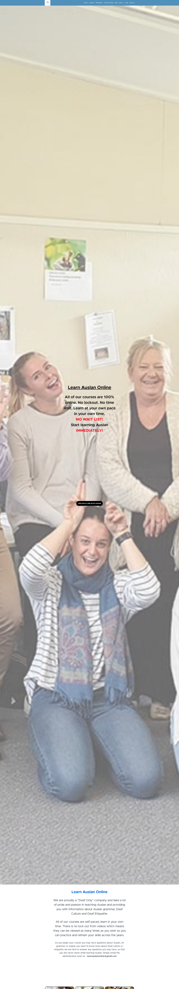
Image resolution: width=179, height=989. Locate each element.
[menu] (108, 3)
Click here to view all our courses (89, 503)
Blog (116, 2)
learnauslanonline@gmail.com (102, 956)
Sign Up (132, 2)
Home (86, 2)
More (120, 2)
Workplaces (99, 2)
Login (126, 2)
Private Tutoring (108, 2)
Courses (91, 2)
